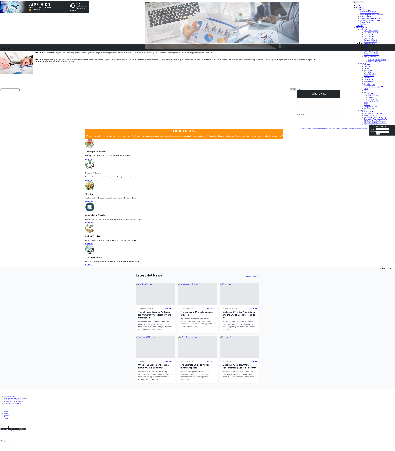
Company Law (369, 79)
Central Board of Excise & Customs (15, 398)
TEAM (358, 7)
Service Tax (368, 72)
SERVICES (360, 9)
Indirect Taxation (365, 16)
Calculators (364, 29)
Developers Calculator (375, 58)
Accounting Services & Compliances (372, 15)
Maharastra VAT (373, 95)
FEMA (366, 83)
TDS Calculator (369, 38)
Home (358, 5)
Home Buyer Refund (375, 61)
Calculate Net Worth (370, 42)
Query (6, 418)
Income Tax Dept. (10, 396)
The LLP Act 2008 (370, 85)
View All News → (252, 276)
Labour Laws (368, 81)
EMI (365, 49)
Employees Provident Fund (12, 403)
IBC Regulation (369, 108)
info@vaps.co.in (15, 431)
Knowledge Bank (362, 28)
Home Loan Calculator (371, 53)
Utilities (363, 110)
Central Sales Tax (370, 74)
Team (6, 413)
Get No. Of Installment (371, 55)
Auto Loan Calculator (371, 51)
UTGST (367, 105)
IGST (366, 103)
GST (365, 90)
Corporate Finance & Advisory (370, 13)
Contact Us (7, 415)
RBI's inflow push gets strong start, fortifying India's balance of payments (319, 107)
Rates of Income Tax (371, 115)
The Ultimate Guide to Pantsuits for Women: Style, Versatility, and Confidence (154, 315)
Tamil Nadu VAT (373, 101)
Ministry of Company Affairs (13, 401)
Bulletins (363, 63)
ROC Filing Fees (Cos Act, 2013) (375, 121)
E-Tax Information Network (13, 400)
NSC (365, 47)
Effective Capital (369, 44)
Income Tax (368, 70)
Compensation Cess (370, 107)
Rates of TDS (368, 111)
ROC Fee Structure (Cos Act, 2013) (375, 123)
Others (366, 89)
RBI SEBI (367, 65)
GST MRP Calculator (371, 31)
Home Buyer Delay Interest (377, 60)
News (6, 417)
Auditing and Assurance (368, 11)
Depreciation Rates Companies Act (375, 117)
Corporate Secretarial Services (370, 20)
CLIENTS (359, 26)
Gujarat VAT (372, 97)
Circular (366, 68)
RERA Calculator (370, 57)
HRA (366, 45)
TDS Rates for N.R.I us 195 (373, 113)
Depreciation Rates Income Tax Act (375, 119)
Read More (89, 159)
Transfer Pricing (365, 22)
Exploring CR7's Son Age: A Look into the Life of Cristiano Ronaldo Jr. (239, 315)
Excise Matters (369, 76)
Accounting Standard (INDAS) (374, 87)
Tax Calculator (369, 36)
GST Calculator (369, 34)
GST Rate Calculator (371, 32)
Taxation (363, 24)
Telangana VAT (373, 99)
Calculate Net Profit (370, 40)
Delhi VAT (371, 94)
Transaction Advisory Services (370, 18)
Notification (368, 66)
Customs (367, 78)
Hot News (168, 308)
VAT (366, 92)
